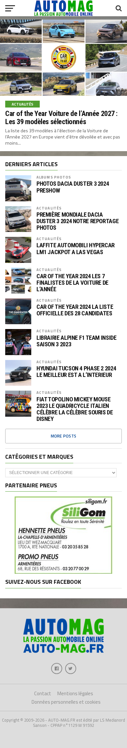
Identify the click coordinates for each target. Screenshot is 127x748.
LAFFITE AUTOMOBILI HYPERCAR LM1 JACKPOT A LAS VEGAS (75, 248)
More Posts (64, 436)
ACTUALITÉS (49, 208)
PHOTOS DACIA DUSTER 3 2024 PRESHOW (72, 187)
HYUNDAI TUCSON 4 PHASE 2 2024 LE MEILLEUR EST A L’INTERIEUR (76, 371)
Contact (42, 693)
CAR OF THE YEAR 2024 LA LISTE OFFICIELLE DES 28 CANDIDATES (74, 310)
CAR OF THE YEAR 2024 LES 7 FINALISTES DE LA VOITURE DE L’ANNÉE (72, 283)
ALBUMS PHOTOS (53, 177)
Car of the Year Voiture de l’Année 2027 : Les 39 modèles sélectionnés (61, 117)
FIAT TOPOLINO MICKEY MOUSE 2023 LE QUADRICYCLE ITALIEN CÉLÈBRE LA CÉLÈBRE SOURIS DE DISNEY (74, 409)
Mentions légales (75, 693)
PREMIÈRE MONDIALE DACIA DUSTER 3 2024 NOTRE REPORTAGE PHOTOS (77, 221)
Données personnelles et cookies (66, 702)
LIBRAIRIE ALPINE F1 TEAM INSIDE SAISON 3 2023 (76, 341)
